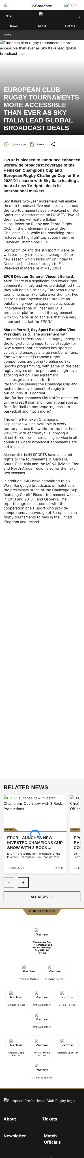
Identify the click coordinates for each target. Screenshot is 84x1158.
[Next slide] (23, 882)
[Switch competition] (14, 5)
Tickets (70, 26)
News (14, 26)
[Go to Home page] (42, 16)
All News (39, 897)
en (6, 16)
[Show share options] (52, 144)
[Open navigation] (78, 16)
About (42, 26)
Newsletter (15, 1135)
